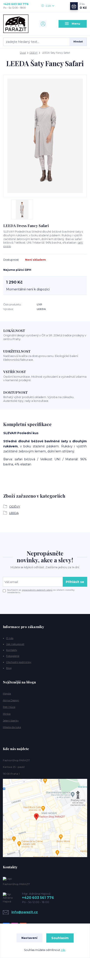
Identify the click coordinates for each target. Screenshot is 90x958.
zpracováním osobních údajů (37, 590)
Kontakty (11, 650)
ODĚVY (33, 52)
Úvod (23, 52)
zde (63, 950)
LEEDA (14, 513)
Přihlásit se (75, 582)
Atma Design (11, 700)
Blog (9, 668)
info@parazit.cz (24, 912)
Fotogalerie (12, 655)
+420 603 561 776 (16, 4)
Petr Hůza (9, 706)
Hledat (78, 41)
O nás (9, 638)
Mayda (7, 693)
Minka (6, 713)
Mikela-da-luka (12, 727)
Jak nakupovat (15, 644)
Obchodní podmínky (18, 662)
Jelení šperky (11, 720)
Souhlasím (60, 938)
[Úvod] (17, 24)
